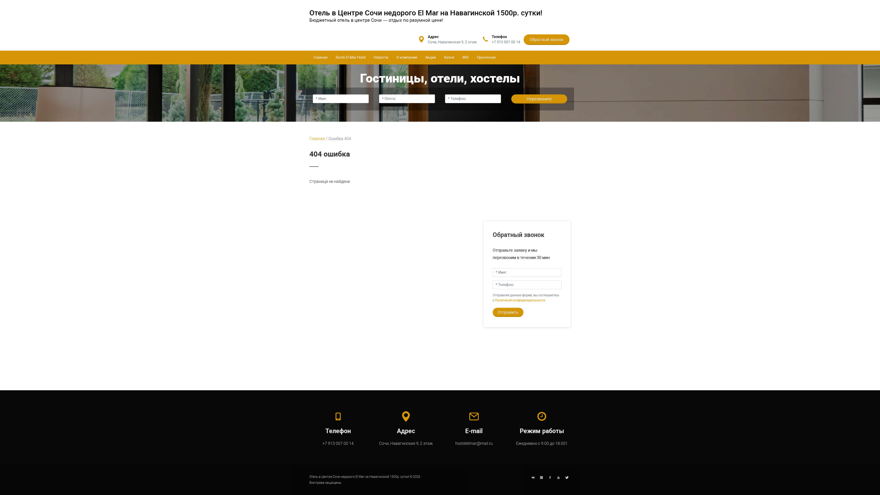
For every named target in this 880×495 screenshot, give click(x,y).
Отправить (508, 312)
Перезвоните (539, 98)
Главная (320, 57)
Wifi (465, 57)
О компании (406, 57)
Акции (430, 57)
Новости (381, 57)
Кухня (449, 57)
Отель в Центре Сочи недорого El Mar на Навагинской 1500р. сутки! (425, 12)
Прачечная (486, 57)
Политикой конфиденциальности (520, 300)
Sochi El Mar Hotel (351, 57)
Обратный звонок (547, 39)
